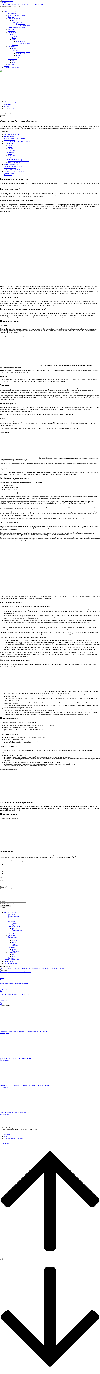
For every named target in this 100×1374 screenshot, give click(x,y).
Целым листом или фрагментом (18, 161)
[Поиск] (19, 6)
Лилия (14, 38)
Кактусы (11, 17)
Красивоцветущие (14, 18)
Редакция (7, 1136)
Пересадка (11, 150)
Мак (13, 60)
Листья (18, 55)
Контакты (7, 1135)
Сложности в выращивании (13, 166)
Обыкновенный (25, 25)
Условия (10, 145)
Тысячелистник (17, 22)
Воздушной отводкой (15, 162)
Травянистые (12, 59)
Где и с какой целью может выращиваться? (18, 141)
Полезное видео (9, 173)
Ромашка (15, 45)
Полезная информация (11, 67)
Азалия (14, 20)
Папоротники (12, 32)
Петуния (14, 62)
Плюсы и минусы (10, 168)
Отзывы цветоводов (14, 169)
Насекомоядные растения (16, 27)
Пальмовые (11, 31)
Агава (14, 48)
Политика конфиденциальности (14, 1138)
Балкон (6, 66)
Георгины (15, 36)
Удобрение (11, 155)
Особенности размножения (13, 159)
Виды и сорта (20, 24)
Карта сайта (8, 1133)
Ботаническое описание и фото (14, 138)
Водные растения (13, 916)
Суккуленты (12, 46)
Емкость (10, 148)
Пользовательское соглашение (14, 1140)
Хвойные (11, 64)
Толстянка (15, 50)
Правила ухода (9, 152)
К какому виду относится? (12, 134)
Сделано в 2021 (5, 1143)
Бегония (14, 923)
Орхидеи (11, 29)
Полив (10, 154)
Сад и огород (8, 961)
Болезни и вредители (23, 52)
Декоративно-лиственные (16, 15)
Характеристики (9, 140)
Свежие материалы (10, 963)
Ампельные (12, 13)
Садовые (11, 34)
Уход (17, 57)
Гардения (15, 925)
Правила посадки (10, 143)
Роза (13, 39)
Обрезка (10, 157)
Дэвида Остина (25, 43)
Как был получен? (10, 136)
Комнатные (11, 921)
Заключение (8, 175)
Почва (10, 147)
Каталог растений (10, 11)
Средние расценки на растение (14, 171)
